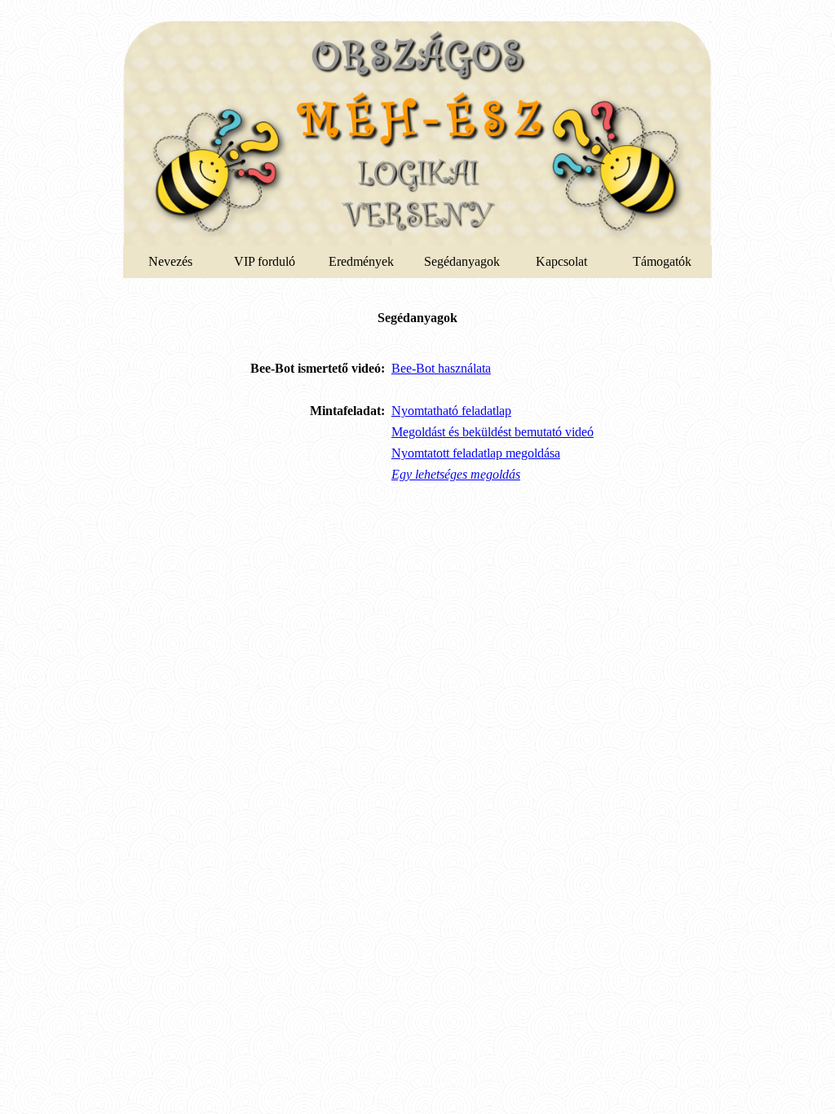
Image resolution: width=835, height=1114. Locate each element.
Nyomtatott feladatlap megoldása (475, 453)
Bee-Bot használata (441, 368)
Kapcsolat (561, 261)
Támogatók (662, 261)
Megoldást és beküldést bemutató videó (492, 432)
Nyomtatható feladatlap (451, 411)
